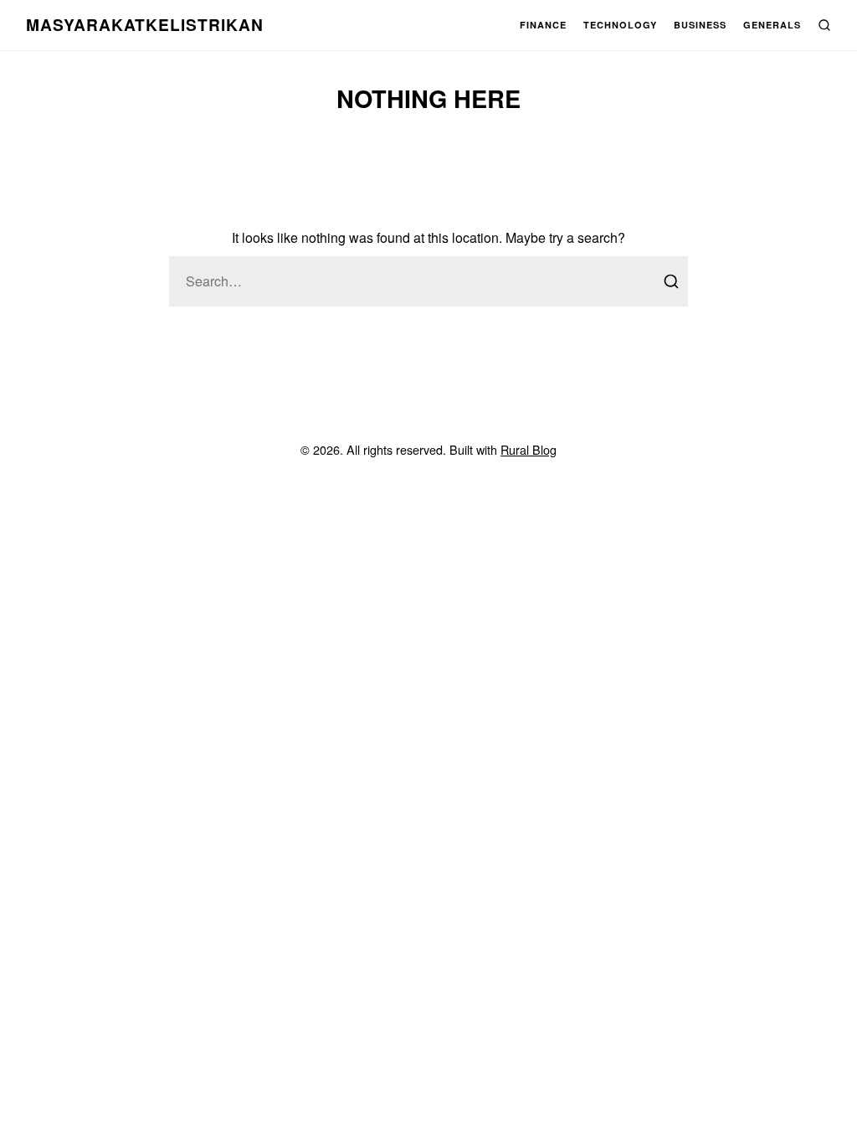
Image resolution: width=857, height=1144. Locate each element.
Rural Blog (528, 449)
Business (700, 24)
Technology (620, 24)
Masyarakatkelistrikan (145, 24)
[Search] (671, 281)
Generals (772, 24)
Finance (543, 24)
